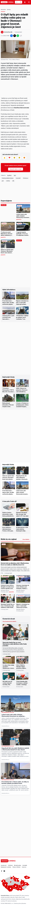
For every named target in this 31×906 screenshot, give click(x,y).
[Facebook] (1, 871)
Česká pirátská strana (7, 178)
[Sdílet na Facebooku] (11, 35)
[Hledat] (20, 2)
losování (18, 178)
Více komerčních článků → (10, 621)
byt (15, 175)
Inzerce (24, 867)
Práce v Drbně (16, 867)
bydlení (9, 175)
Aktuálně (3, 9)
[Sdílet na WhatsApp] (17, 35)
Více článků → (26, 539)
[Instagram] (4, 871)
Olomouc (25, 178)
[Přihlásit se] (24, 2)
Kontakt (25, 865)
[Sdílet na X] (14, 35)
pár (3, 180)
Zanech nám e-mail (15, 169)
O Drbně (10, 865)
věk (13, 180)
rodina (8, 180)
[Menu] (29, 2)
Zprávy (9, 9)
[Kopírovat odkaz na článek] (21, 35)
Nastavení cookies (6, 867)
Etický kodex (17, 865)
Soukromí (3, 865)
